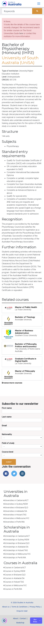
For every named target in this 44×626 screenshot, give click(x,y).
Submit (9, 462)
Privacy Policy (35, 607)
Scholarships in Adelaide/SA (16, 546)
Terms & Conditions (19, 607)
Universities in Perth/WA (14, 522)
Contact (23, 618)
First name (7, 408)
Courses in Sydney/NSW (14, 571)
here (21, 33)
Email (4, 425)
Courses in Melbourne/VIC (15, 585)
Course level (7, 452)
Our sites (35, 620)
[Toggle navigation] (38, 3)
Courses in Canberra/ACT (15, 567)
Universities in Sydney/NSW (16, 504)
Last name (6, 416)
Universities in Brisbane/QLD (16, 507)
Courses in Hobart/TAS (14, 582)
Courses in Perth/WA (13, 589)
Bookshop (20, 622)
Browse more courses (12, 383)
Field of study (8, 443)
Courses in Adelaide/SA (14, 578)
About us (6, 607)
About (15, 618)
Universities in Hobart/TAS (15, 514)
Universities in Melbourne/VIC (16, 518)
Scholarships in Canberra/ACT (17, 536)
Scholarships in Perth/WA (15, 557)
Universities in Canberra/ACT (16, 500)
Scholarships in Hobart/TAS (16, 550)
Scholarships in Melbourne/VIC (17, 554)
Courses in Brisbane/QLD (15, 574)
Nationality (7, 434)
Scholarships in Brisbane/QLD (16, 543)
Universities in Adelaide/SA (15, 511)
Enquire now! (22, 611)
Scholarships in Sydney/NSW (16, 539)
